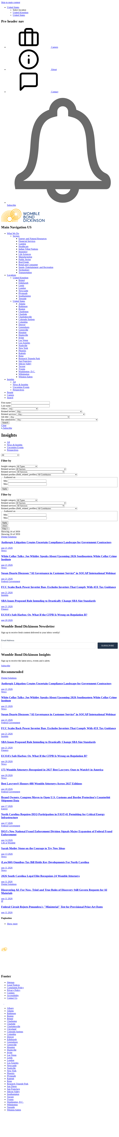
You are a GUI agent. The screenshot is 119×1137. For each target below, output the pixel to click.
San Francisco (25, 361)
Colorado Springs (27, 319)
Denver (22, 324)
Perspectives (18, 390)
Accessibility (13, 995)
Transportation (25, 272)
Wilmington (24, 374)
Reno (21, 356)
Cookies (11, 993)
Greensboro (24, 327)
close (4, 526)
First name (6, 402)
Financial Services (27, 241)
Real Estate (24, 262)
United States (13, 7)
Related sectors (8, 411)
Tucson (22, 366)
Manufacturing (25, 257)
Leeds (21, 285)
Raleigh (22, 353)
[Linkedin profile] (2, 1003)
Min (5, 481)
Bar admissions (8, 419)
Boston (22, 309)
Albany (10, 1008)
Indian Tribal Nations (28, 249)
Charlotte (23, 314)
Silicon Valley (25, 363)
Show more (12, 924)
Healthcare (23, 246)
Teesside (22, 298)
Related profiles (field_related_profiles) (19, 474)
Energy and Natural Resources (33, 238)
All (14, 382)
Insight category (8, 466)
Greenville (23, 330)
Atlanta (22, 304)
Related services (8, 414)
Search (10, 397)
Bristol (22, 280)
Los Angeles (24, 343)
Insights (10, 379)
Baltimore (23, 306)
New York (23, 348)
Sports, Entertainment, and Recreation (36, 267)
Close (3, 425)
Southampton (25, 296)
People (10, 392)
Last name (6, 405)
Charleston (23, 311)
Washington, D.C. (27, 371)
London (22, 288)
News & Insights (20, 384)
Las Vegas (23, 340)
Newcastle (23, 290)
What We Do (13, 233)
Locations (11, 275)
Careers (10, 395)
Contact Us (12, 998)
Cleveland (11, 1029)
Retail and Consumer (28, 264)
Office (4, 408)
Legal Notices (13, 985)
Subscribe (7, 428)
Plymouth (23, 293)
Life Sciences (25, 254)
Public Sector (25, 259)
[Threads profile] (5, 1003)
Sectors (16, 236)
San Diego (12, 1086)
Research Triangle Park (29, 358)
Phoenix (22, 350)
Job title (4, 417)
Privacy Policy (13, 990)
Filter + (5, 529)
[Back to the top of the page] (23, 1134)
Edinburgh (23, 283)
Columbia (23, 322)
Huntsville (23, 335)
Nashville (23, 345)
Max (5, 484)
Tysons (22, 369)
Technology (24, 270)
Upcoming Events (21, 387)
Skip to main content (10, 2)
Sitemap (10, 982)
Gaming (22, 244)
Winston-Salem (26, 377)
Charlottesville (25, 317)
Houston (22, 332)
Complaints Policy (15, 987)
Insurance (23, 251)
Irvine (21, 337)
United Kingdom (20, 12)
